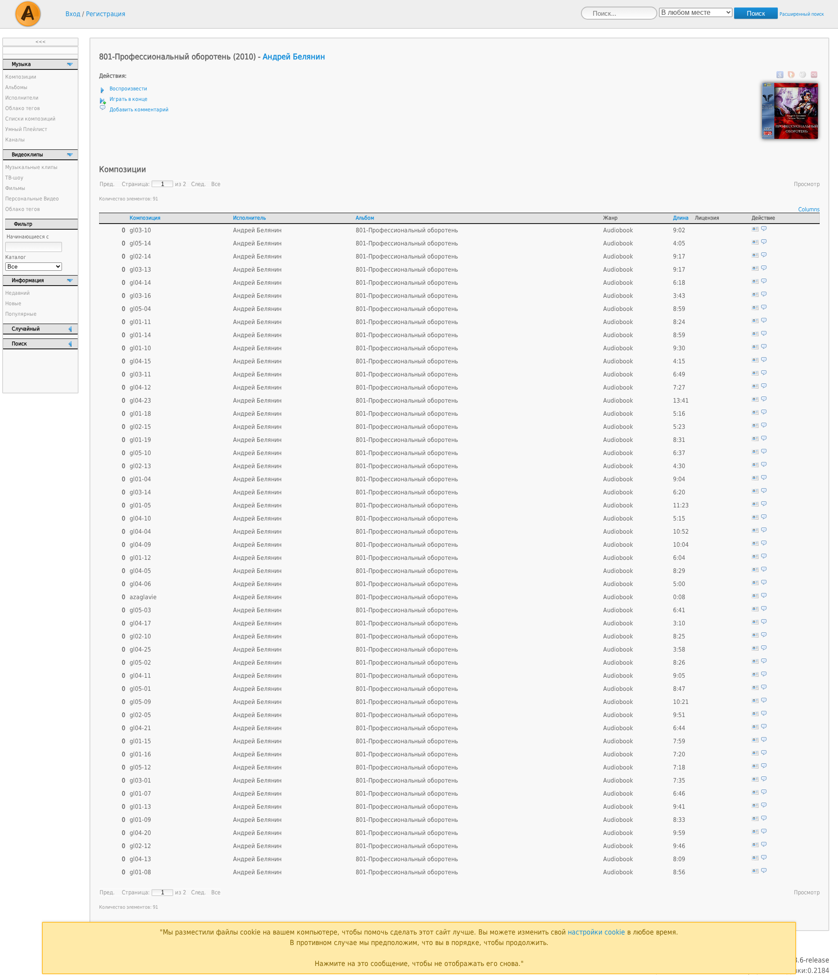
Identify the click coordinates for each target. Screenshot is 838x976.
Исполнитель (249, 218)
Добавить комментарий (139, 110)
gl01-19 (140, 439)
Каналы (15, 140)
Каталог (15, 257)
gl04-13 (140, 858)
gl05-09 (140, 701)
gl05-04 (140, 308)
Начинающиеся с (28, 237)
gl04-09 (140, 544)
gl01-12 (140, 557)
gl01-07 (140, 793)
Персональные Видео (32, 199)
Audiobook (618, 230)
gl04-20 (140, 832)
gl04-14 (140, 282)
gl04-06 (140, 583)
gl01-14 (140, 334)
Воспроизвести (128, 89)
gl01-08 (140, 872)
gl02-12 (140, 845)
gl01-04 (140, 479)
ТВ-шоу (14, 178)
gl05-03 (140, 610)
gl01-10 (140, 348)
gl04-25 (140, 649)
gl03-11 (140, 374)
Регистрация (105, 14)
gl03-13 (140, 269)
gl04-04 (140, 531)
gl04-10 (140, 518)
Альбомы (16, 87)
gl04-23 (140, 400)
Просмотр (807, 184)
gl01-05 (140, 505)
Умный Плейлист (26, 129)
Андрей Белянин (294, 56)
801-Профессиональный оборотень (407, 230)
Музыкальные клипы (31, 167)
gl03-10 (140, 230)
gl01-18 (140, 413)
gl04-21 (140, 727)
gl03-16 (140, 295)
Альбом (365, 218)
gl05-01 (140, 688)
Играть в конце (129, 99)
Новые (13, 303)
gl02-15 (140, 426)
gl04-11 (140, 675)
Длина (681, 218)
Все (215, 184)
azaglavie (143, 596)
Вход (72, 14)
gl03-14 (140, 492)
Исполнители (21, 98)
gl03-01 (140, 780)
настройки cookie (596, 932)
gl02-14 (140, 256)
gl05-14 (140, 243)
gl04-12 (140, 387)
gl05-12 (140, 767)
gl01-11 (140, 321)
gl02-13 (140, 465)
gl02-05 (140, 714)
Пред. (107, 184)
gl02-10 (140, 636)
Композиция (145, 218)
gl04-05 (140, 570)
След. (198, 184)
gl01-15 (140, 741)
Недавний (17, 293)
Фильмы (15, 188)
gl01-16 (140, 754)
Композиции (20, 77)
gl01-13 (140, 806)
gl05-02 (140, 662)
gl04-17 (140, 623)
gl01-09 (140, 819)
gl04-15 (140, 361)
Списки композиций (30, 119)
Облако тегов (22, 108)
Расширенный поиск (802, 14)
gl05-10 (140, 452)
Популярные (21, 314)
